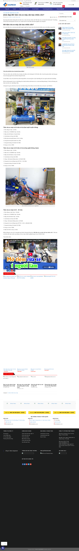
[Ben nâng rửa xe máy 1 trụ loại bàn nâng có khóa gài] (10, 322)
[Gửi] (63, 6)
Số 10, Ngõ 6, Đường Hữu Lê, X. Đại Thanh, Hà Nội (40, 420)
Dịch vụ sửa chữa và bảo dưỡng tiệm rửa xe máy (9, 385)
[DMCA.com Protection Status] (46, 453)
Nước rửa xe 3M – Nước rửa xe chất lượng (68, 33)
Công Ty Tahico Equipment (11, 450)
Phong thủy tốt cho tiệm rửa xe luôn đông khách (51, 385)
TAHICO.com (17, 17)
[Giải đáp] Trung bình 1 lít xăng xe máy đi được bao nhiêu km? (69, 39)
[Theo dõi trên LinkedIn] (29, 464)
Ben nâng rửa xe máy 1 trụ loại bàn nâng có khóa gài (10, 370)
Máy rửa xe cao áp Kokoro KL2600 (36, 370)
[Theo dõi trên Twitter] (73, 0)
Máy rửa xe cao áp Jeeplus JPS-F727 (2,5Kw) (22, 370)
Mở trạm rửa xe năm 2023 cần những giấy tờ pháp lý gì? (23, 386)
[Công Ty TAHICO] (9, 5)
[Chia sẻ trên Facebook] (8, 270)
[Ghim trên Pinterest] (12, 270)
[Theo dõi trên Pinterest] (27, 464)
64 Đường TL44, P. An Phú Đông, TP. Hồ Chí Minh (15, 420)
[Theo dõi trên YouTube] (31, 464)
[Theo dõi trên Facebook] (71, 0)
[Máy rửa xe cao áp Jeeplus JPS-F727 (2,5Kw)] (23, 322)
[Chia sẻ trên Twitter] (10, 270)
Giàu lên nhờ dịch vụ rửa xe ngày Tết (37, 385)
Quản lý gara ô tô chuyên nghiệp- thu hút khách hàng (68, 28)
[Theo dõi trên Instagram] (72, 0)
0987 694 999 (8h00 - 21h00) (17, 412)
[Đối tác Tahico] (12, 405)
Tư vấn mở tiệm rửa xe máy (11, 12)
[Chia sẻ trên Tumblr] (14, 270)
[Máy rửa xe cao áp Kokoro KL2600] (37, 322)
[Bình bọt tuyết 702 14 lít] (50, 322)
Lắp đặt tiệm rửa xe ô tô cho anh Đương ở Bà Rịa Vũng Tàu (68, 45)
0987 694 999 (8, 422)
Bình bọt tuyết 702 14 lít (49, 369)
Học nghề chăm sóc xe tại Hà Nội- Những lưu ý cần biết (68, 51)
